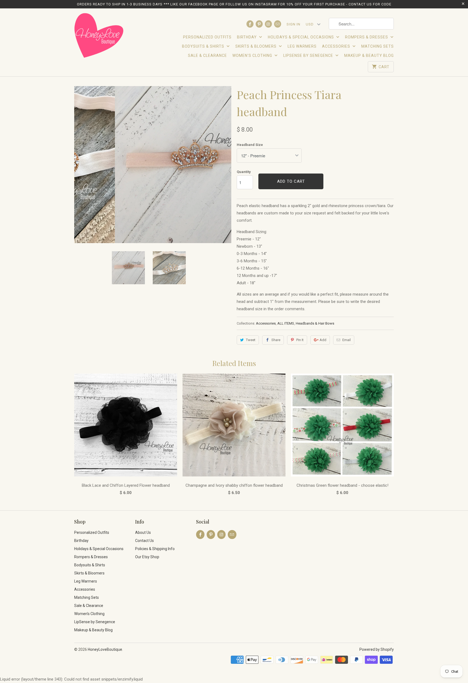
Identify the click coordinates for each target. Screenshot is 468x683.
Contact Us (144, 540)
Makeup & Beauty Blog (369, 55)
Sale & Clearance (207, 55)
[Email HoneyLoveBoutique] (277, 24)
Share (275, 340)
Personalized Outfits (207, 37)
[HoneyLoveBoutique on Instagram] (268, 24)
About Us (143, 532)
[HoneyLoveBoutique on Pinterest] (259, 24)
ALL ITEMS (285, 323)
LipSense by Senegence (308, 55)
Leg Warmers (302, 46)
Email (346, 340)
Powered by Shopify (376, 649)
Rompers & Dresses (367, 37)
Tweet (250, 340)
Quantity (244, 172)
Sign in (293, 24)
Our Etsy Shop (147, 557)
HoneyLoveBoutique (105, 649)
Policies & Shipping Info (155, 549)
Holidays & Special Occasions (301, 37)
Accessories (336, 46)
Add (323, 340)
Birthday (247, 37)
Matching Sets (377, 46)
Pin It (300, 340)
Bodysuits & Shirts (203, 46)
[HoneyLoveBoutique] (99, 36)
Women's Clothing (252, 55)
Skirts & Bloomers (256, 46)
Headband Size (250, 145)
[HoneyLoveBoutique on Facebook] (249, 24)
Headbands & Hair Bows (315, 323)
